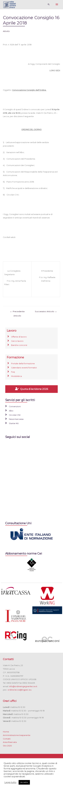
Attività (6, 31)
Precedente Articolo (17, 312)
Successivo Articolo (46, 311)
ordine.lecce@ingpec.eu (20, 690)
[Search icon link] (48, 4)
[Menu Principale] (57, 4)
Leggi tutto (10, 782)
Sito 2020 (7, 746)
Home (6, 732)
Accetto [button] (24, 782)
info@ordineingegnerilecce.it (23, 686)
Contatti (7, 739)
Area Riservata (10, 742)
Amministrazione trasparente (16, 735)
